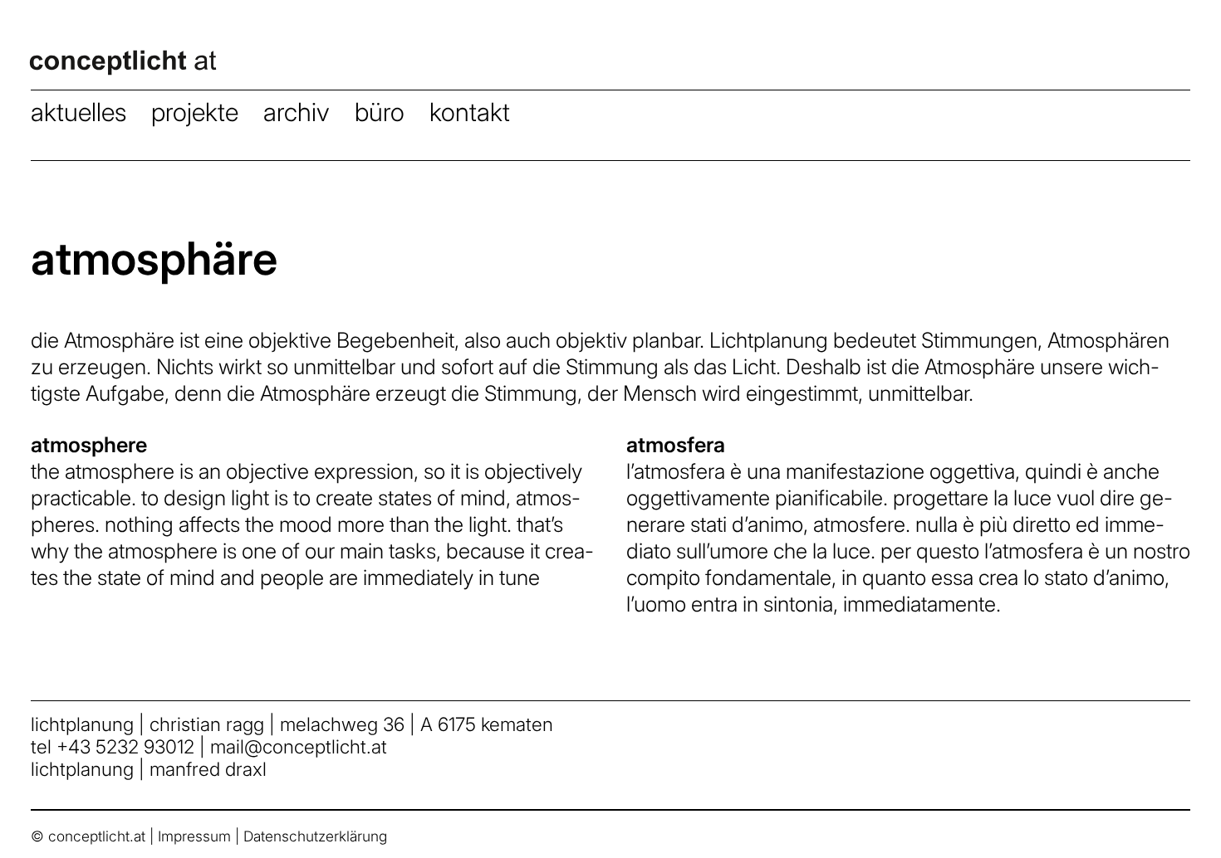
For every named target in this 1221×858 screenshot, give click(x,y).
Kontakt (469, 111)
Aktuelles (78, 111)
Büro (380, 111)
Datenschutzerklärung (315, 836)
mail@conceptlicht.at (298, 746)
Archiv (296, 111)
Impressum (194, 836)
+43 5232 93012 (125, 746)
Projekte (194, 111)
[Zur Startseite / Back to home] (133, 76)
